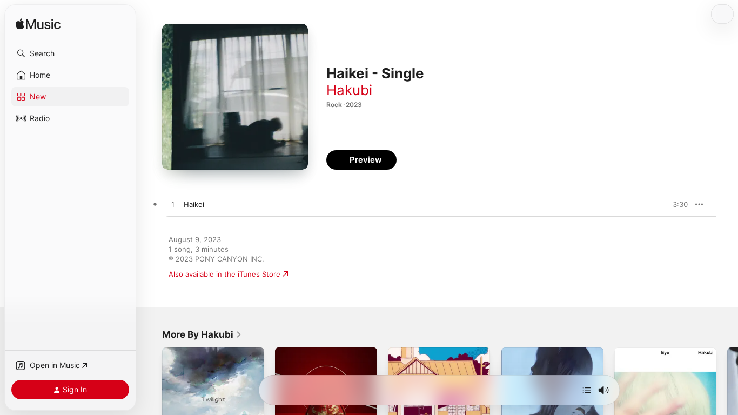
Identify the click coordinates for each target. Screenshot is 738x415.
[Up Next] (586, 390)
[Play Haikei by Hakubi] (173, 205)
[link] (202, 334)
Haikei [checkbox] (194, 204)
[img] (38, 24)
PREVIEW (676, 204)
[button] (70, 53)
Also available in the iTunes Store (224, 274)
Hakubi (349, 90)
